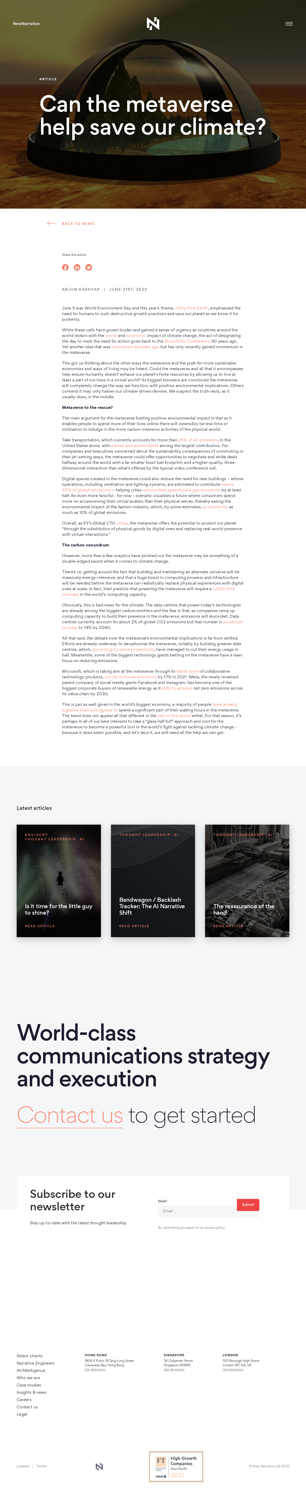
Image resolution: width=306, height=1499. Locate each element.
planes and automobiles (135, 446)
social (111, 336)
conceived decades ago (135, 347)
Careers (24, 1400)
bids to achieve (177, 688)
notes (122, 523)
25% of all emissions (198, 440)
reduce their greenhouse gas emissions (181, 490)
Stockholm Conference (187, 341)
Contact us (70, 1117)
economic (136, 336)
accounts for (215, 507)
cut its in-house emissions (131, 677)
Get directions (95, 1369)
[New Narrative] (26, 23)
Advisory (37, 835)
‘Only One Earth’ (191, 308)
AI (82, 839)
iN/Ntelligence (31, 1371)
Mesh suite (187, 672)
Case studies (29, 1385)
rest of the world (174, 716)
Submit (248, 1205)
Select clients (29, 1356)
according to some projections (123, 650)
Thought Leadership (50, 839)
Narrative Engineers (36, 1363)
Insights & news (32, 1393)
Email (163, 1201)
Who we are (28, 1378)
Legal (22, 1414)
